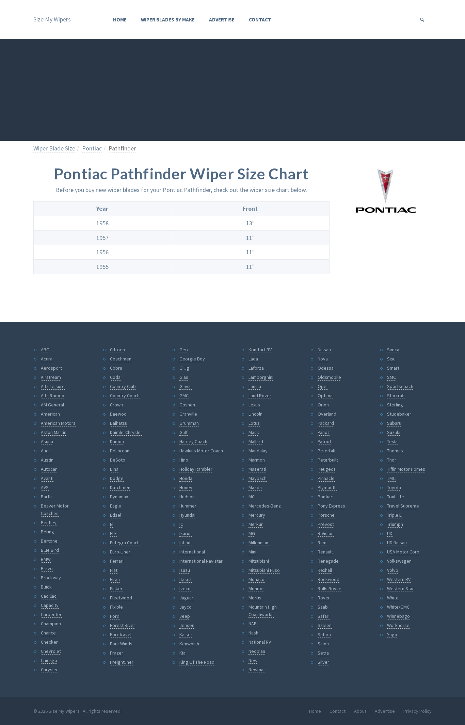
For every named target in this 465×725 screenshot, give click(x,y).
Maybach (257, 478)
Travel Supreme (403, 506)
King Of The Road (196, 662)
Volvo (392, 570)
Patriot (324, 441)
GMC (184, 395)
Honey (185, 487)
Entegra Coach (125, 542)
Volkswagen (399, 561)
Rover (324, 598)
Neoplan (256, 651)
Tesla (392, 441)
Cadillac (49, 596)
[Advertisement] (232, 90)
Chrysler (49, 669)
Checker (49, 642)
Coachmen (120, 359)
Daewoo (118, 414)
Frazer (116, 653)
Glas (183, 377)
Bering (47, 532)
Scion (323, 644)
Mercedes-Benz (264, 506)
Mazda (255, 487)
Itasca (185, 579)
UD (389, 533)
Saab (323, 607)
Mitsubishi (258, 561)
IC (181, 524)
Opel (322, 386)
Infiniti (185, 542)
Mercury (256, 515)
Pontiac (92, 148)
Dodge (117, 478)
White (393, 598)
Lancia (254, 386)
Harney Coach (193, 441)
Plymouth (327, 487)
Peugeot (326, 469)
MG (251, 533)
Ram (322, 542)
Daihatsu (118, 423)
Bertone (49, 541)
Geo (183, 350)
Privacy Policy (417, 711)
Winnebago (398, 616)
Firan (115, 579)
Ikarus (185, 533)
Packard (326, 423)
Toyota (394, 487)
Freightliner (121, 662)
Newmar (256, 669)
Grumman (189, 423)
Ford (114, 616)
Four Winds (121, 644)
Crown (116, 405)
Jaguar (186, 598)
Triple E (394, 515)
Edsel (115, 515)
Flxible (116, 607)
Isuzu (184, 570)
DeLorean (119, 451)
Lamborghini (260, 377)
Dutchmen (120, 487)
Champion (51, 624)
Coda (115, 377)
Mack (253, 432)
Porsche (326, 515)
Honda (185, 478)
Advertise (222, 19)
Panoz (324, 432)
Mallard (255, 441)
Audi (45, 451)
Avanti (47, 478)
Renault (325, 552)
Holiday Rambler (195, 469)
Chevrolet (51, 651)
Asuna (47, 441)
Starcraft (396, 395)
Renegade (328, 561)
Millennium (259, 542)
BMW (46, 559)
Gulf (183, 432)
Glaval (185, 386)
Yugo (392, 634)
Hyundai (187, 515)
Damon (117, 441)
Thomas (395, 451)
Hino (183, 460)
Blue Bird (50, 550)
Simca (393, 350)
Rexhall (325, 570)
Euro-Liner (120, 552)
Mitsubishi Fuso (264, 570)
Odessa (326, 368)
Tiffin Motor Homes (406, 469)
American (50, 414)
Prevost (326, 524)
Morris (254, 598)
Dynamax (119, 497)
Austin (47, 460)
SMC (391, 377)
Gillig (184, 368)
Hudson (187, 497)
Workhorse (398, 625)
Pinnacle (326, 478)
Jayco (185, 607)
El (111, 524)
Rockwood (328, 579)
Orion (323, 405)
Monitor (256, 588)
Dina (114, 469)
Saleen (325, 625)
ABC (45, 350)
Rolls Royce (329, 588)
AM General (52, 405)
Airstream (51, 377)
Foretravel (120, 634)
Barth (46, 497)
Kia (182, 653)
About (360, 711)
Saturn (324, 634)
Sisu (391, 359)
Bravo (47, 568)
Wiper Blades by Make (168, 19)
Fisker (116, 588)
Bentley (49, 522)
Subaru (394, 423)
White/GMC (398, 607)
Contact (260, 19)
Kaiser (185, 634)
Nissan (324, 350)
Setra (323, 653)
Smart (393, 368)
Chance (48, 633)
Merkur (255, 524)
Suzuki (393, 432)
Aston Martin (53, 432)
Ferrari (117, 561)
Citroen (117, 350)
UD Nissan (397, 542)
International (192, 552)
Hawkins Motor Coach (201, 451)
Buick (46, 587)
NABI (253, 624)
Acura (46, 359)
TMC (391, 478)
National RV (259, 642)
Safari (324, 616)
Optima (325, 395)
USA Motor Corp (403, 552)
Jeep (184, 616)
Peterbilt (327, 451)
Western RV (399, 579)
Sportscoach (400, 386)
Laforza (256, 368)
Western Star (400, 588)
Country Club (123, 386)
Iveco (185, 588)
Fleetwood (121, 598)
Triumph (395, 524)
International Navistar (201, 561)
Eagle (115, 506)
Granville (188, 414)
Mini (252, 552)
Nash (253, 633)
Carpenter (51, 614)
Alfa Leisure (53, 386)
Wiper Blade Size (54, 148)
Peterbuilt (328, 460)
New (252, 660)
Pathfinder (122, 148)
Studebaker (399, 414)
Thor (391, 460)
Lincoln (255, 414)
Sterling (395, 405)
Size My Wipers (52, 19)
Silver (323, 662)
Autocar (49, 469)
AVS (45, 487)
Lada (253, 359)
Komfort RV (260, 350)
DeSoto (117, 460)
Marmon (256, 460)
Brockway (51, 578)
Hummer (187, 506)
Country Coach (125, 395)
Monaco (256, 579)
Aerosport (51, 368)
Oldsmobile (329, 377)
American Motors (58, 423)
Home (120, 19)
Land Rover (259, 395)
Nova (323, 359)
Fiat (113, 570)
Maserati (257, 469)
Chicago (49, 660)
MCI (252, 497)
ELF (113, 533)
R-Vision (326, 533)
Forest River (122, 625)
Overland (327, 414)
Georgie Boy (192, 359)
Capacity (50, 605)
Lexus (254, 405)
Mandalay (258, 451)
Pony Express (331, 506)
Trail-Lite (395, 497)
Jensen (186, 625)
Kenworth (189, 644)
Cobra (116, 368)
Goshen (187, 405)
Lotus (254, 423)
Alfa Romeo (52, 395)
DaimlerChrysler (126, 432)
